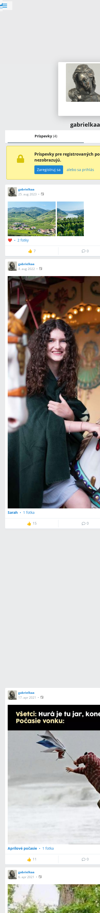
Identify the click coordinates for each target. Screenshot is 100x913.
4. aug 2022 (26, 269)
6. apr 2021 (26, 877)
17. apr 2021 (27, 697)
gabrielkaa (26, 189)
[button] (43, 194)
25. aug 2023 (27, 194)
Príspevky (46, 136)
